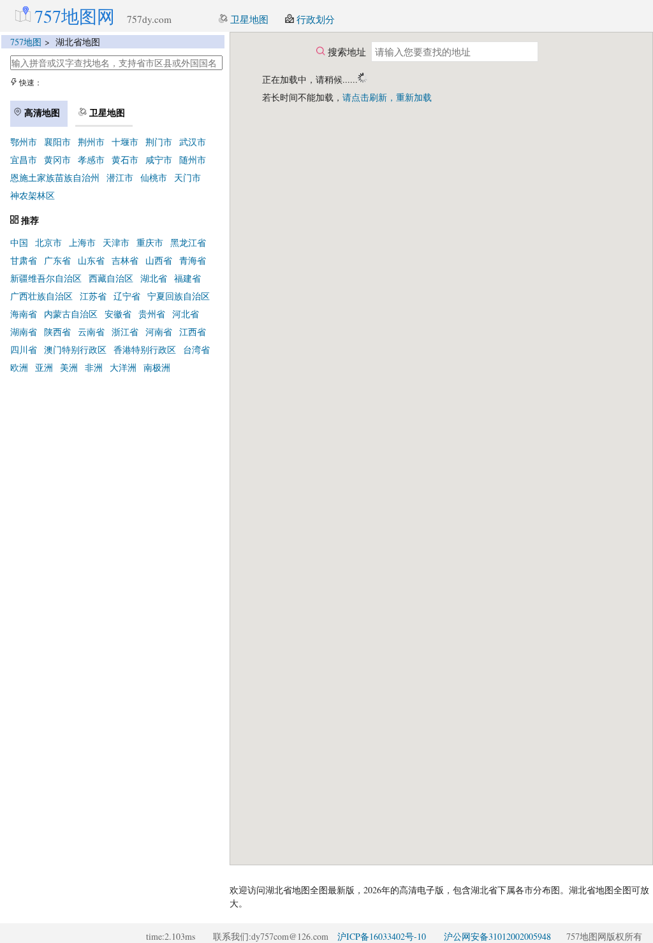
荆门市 (158, 142)
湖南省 (23, 332)
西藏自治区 (111, 278)
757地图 (25, 42)
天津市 (116, 242)
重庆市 (149, 242)
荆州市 (91, 142)
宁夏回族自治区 (178, 296)
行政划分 (314, 19)
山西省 (158, 260)
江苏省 (93, 296)
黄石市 (125, 160)
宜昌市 (23, 160)
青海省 (192, 260)
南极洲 (156, 367)
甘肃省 (23, 260)
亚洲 (44, 367)
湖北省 (153, 278)
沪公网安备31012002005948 (497, 936)
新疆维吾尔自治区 (46, 278)
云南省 (91, 332)
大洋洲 (123, 367)
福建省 (187, 278)
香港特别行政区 (145, 349)
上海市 (82, 242)
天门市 (187, 177)
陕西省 (57, 332)
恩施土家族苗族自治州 (54, 177)
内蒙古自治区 (71, 314)
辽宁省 (127, 296)
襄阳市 (57, 142)
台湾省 (196, 349)
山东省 (91, 260)
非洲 (94, 367)
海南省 (23, 314)
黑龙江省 (188, 242)
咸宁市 (158, 160)
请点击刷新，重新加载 (387, 97)
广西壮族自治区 (41, 296)
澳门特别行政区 (75, 349)
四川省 (23, 349)
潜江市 (119, 177)
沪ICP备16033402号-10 (381, 936)
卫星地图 (248, 19)
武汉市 (192, 142)
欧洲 (19, 367)
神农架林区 (32, 195)
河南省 (158, 332)
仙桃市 (153, 177)
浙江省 (125, 332)
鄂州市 (23, 142)
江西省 (192, 332)
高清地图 (41, 112)
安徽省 (118, 314)
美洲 (69, 367)
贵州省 (151, 314)
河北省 (185, 314)
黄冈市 (57, 160)
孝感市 (91, 160)
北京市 (48, 242)
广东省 (57, 260)
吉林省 (125, 260)
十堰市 (125, 142)
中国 (19, 242)
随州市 (192, 160)
